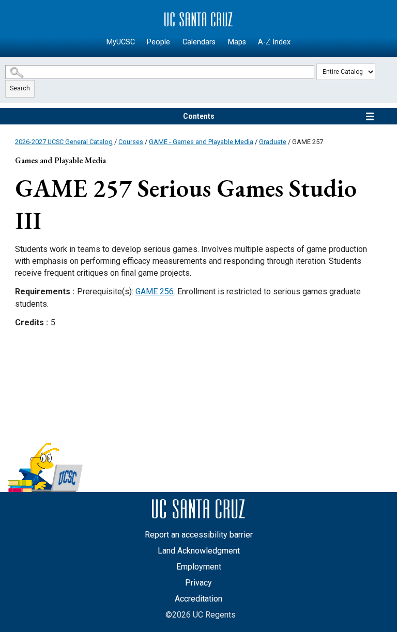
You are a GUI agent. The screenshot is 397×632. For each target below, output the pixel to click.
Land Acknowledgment (199, 551)
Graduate (272, 142)
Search (20, 88)
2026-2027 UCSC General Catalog (64, 142)
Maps (237, 42)
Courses (130, 142)
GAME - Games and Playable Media (201, 142)
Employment (198, 567)
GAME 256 (154, 291)
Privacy (198, 583)
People (158, 42)
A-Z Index (274, 42)
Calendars (199, 42)
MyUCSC (120, 42)
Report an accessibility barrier (199, 535)
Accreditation (198, 599)
